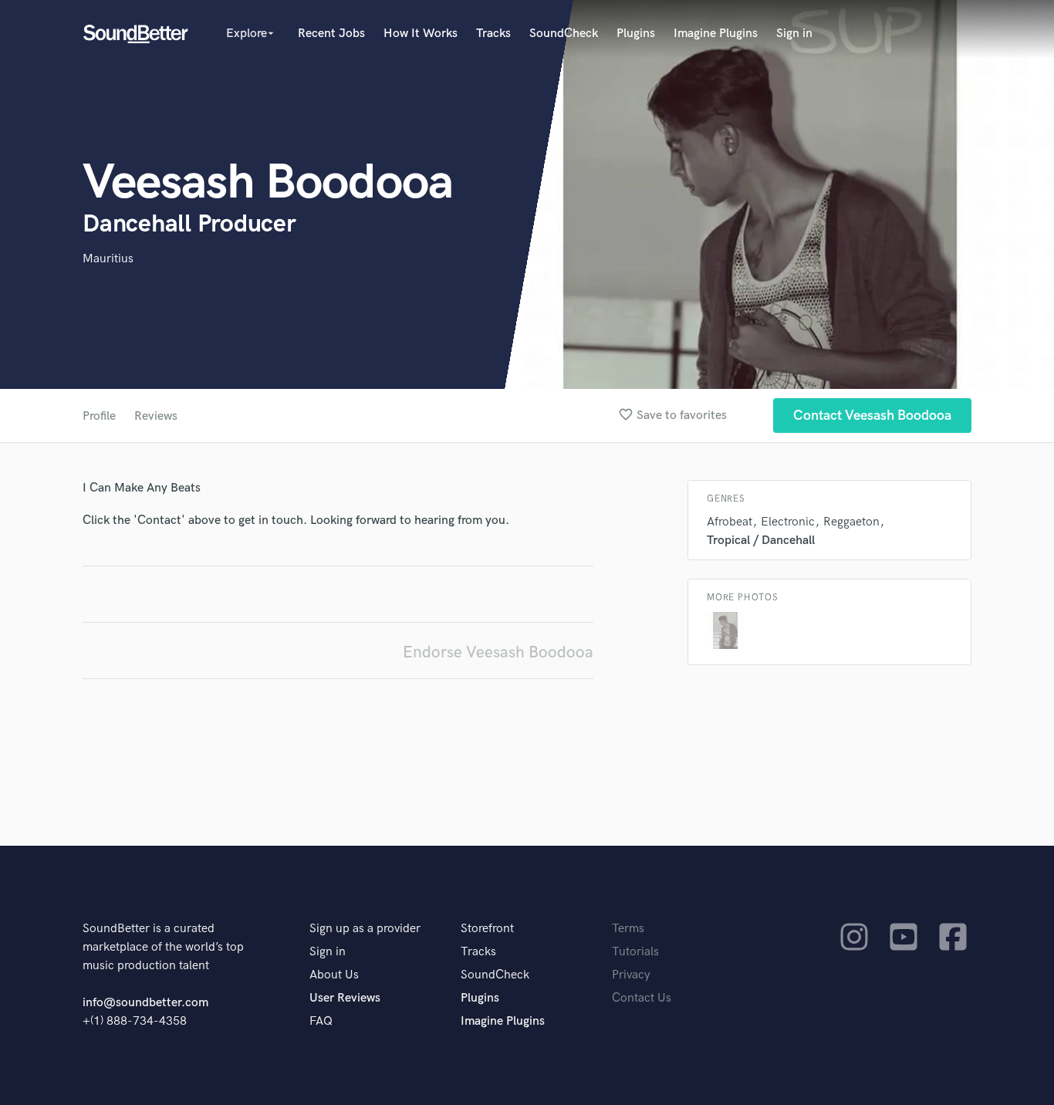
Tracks (493, 33)
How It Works (420, 33)
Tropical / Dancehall (761, 540)
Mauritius (108, 259)
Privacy (631, 975)
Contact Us (641, 998)
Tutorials (635, 951)
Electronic (788, 522)
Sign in (794, 33)
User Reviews (344, 998)
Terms (628, 928)
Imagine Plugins (716, 33)
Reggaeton (851, 522)
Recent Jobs (331, 33)
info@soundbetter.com (145, 1002)
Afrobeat (729, 522)
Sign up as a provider (365, 928)
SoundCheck (563, 33)
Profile (99, 416)
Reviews (155, 416)
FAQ (321, 1021)
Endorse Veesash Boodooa (498, 652)
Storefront (487, 928)
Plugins (636, 33)
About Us (334, 975)
